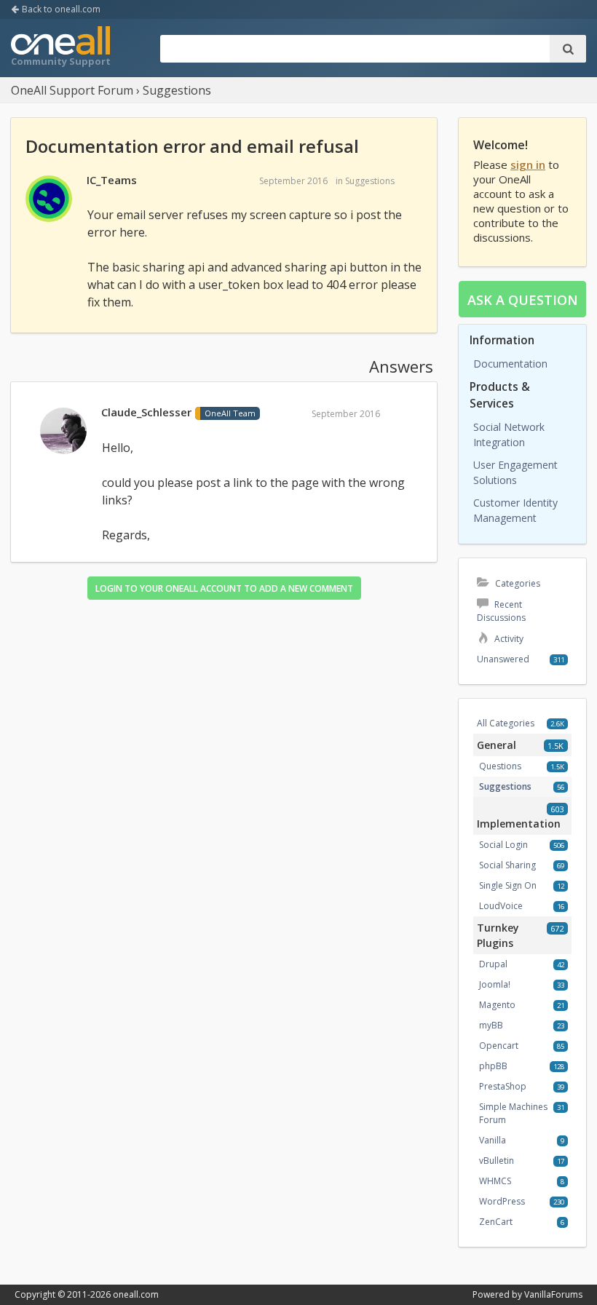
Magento (497, 1005)
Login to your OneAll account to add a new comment (224, 588)
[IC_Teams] (48, 199)
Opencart (498, 1045)
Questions (500, 766)
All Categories (505, 723)
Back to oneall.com (60, 9)
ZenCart (496, 1221)
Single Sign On (508, 885)
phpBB (493, 1066)
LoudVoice (501, 906)
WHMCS (495, 1181)
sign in (527, 164)
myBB (491, 1025)
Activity (507, 638)
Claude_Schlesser (146, 412)
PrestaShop (502, 1086)
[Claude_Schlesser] (63, 432)
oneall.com (136, 1294)
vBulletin (496, 1160)
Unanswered (503, 659)
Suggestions (370, 181)
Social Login (503, 844)
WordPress (502, 1201)
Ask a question (522, 300)
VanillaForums (553, 1294)
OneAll (60, 48)
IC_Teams (112, 179)
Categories (516, 583)
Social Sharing (507, 865)
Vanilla (492, 1140)
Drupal (493, 964)
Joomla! (494, 984)
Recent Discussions (501, 611)
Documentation (510, 363)
